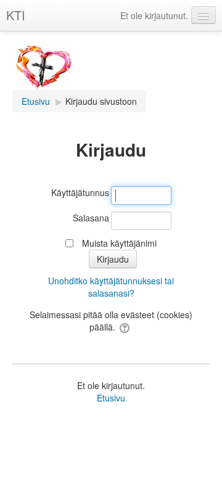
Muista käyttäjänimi (119, 243)
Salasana (91, 218)
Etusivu (111, 398)
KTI (15, 15)
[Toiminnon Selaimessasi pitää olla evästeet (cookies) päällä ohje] (125, 327)
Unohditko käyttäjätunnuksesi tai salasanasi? (111, 286)
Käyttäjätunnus (80, 192)
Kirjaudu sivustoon (101, 101)
